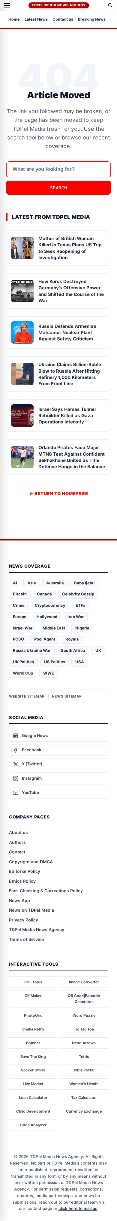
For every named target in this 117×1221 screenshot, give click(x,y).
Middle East (54, 628)
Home (14, 19)
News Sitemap (67, 696)
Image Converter (84, 982)
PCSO (18, 639)
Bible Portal (84, 1070)
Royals (72, 639)
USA (79, 661)
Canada (44, 594)
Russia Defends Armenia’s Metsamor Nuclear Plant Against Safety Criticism (67, 332)
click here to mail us (77, 1208)
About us (18, 832)
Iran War (76, 616)
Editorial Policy (24, 871)
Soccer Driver (33, 1070)
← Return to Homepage (58, 493)
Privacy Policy (23, 919)
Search (58, 188)
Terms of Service (26, 939)
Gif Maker (33, 995)
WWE (48, 673)
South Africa (73, 650)
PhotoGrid (33, 1015)
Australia (55, 582)
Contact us (62, 19)
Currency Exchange (84, 1111)
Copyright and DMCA (31, 861)
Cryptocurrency (50, 605)
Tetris (84, 1056)
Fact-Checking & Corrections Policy (46, 890)
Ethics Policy (22, 881)
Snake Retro (33, 1029)
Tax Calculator (84, 1097)
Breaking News (92, 19)
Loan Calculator (33, 1097)
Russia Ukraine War (32, 650)
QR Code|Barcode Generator (84, 998)
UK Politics (23, 661)
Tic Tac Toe (84, 1029)
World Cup (23, 673)
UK (98, 650)
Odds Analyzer (33, 1125)
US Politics (54, 661)
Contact (17, 851)
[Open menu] (6, 5)
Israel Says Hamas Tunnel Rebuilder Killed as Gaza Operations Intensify (67, 415)
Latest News (36, 19)
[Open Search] (110, 5)
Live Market (33, 1084)
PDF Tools (33, 982)
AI (15, 582)
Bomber (33, 1043)
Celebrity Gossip (78, 594)
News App (19, 900)
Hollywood (47, 616)
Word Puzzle (84, 1015)
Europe (19, 616)
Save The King (33, 1056)
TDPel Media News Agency (59, 5)
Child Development (33, 1111)
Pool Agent (44, 639)
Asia (31, 582)
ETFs (80, 605)
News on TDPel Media (31, 910)
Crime (19, 605)
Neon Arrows (84, 1043)
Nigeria (82, 628)
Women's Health (84, 1084)
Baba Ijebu (84, 582)
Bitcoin (20, 594)
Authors (17, 842)
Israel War (22, 628)
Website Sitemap (27, 696)
